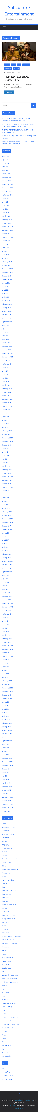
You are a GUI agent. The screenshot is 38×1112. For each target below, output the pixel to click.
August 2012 (6, 744)
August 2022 (6, 325)
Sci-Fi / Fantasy (7, 1007)
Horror (4, 926)
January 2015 (6, 642)
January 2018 (6, 515)
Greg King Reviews (8, 915)
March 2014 (6, 677)
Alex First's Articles (8, 834)
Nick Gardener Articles (10, 975)
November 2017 (7, 522)
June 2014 (5, 667)
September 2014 (7, 656)
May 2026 (5, 167)
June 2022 (5, 332)
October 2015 (6, 610)
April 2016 (5, 589)
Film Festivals (6, 894)
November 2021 (7, 357)
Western (5, 1052)
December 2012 (7, 730)
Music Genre (6, 961)
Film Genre (26, 65)
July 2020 (5, 413)
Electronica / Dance (8, 880)
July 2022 (5, 329)
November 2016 (7, 565)
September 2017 (7, 529)
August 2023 (6, 283)
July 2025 (5, 202)
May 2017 (5, 544)
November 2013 (7, 691)
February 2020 (7, 431)
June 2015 (5, 624)
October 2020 (6, 403)
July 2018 (5, 494)
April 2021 (5, 382)
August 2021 (6, 367)
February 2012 (7, 758)
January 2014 (6, 684)
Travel (4, 1038)
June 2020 (5, 417)
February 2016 (7, 596)
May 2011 (5, 776)
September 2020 (7, 406)
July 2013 (5, 705)
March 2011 (6, 783)
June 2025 (5, 205)
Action (4, 824)
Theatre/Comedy (7, 1028)
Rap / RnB (5, 993)
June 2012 (5, 748)
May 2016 (5, 586)
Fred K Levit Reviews (9, 905)
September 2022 (7, 322)
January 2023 (6, 308)
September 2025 (7, 195)
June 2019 (5, 455)
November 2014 (7, 649)
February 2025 (7, 220)
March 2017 (6, 551)
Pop (3, 989)
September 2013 (7, 698)
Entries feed (6, 1072)
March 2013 (6, 720)
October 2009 (6, 801)
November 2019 (7, 441)
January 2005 (6, 811)
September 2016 (7, 572)
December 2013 (7, 688)
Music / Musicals (8, 957)
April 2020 (5, 424)
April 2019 (5, 463)
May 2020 (5, 420)
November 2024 (7, 230)
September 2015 (7, 614)
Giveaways (5, 912)
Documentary (6, 873)
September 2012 (7, 741)
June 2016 (5, 582)
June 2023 (5, 290)
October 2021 (6, 360)
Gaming (4, 908)
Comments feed (7, 1076)
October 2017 (6, 526)
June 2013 (5, 709)
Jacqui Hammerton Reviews (11, 936)
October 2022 (6, 318)
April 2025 (5, 212)
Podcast (4, 986)
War (3, 1049)
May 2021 (5, 378)
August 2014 (6, 660)
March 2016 (6, 593)
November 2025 (7, 188)
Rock (3, 996)
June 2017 (5, 540)
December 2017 (7, 519)
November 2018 (7, 480)
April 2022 (5, 339)
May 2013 (5, 713)
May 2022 (5, 336)
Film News (5, 901)
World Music (6, 1056)
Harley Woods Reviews (10, 919)
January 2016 (6, 600)
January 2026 (6, 181)
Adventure (5, 831)
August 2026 (6, 156)
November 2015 (7, 607)
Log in (4, 1069)
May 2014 (5, 670)
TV (2, 1042)
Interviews (5, 929)
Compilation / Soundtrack (11, 859)
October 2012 (6, 737)
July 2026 (5, 160)
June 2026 (5, 163)
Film (19, 65)
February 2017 (7, 554)
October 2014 (6, 653)
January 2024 (6, 265)
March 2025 (6, 216)
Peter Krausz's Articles (9, 979)
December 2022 (7, 311)
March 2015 (6, 635)
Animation (5, 841)
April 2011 (5, 779)
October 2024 (6, 234)
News (4, 972)
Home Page (8, 68)
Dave (18, 72)
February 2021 (7, 389)
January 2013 (6, 727)
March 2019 (6, 466)
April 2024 (5, 255)
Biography (5, 845)
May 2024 (5, 251)
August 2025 (6, 198)
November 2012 (7, 734)
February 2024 (7, 262)
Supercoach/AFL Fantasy (10, 1024)
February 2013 (7, 723)
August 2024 (6, 241)
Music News (6, 964)
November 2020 (7, 399)
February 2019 (7, 470)
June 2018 (5, 498)
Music (4, 954)
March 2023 (6, 301)
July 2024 (5, 244)
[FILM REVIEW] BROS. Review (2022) (16, 78)
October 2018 (6, 484)
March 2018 (6, 508)
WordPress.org (7, 1079)
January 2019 (6, 473)
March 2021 (6, 385)
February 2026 (7, 177)
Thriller (4, 1031)
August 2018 (6, 491)
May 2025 (5, 209)
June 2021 (5, 374)
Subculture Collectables (10, 1017)
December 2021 (7, 353)
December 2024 (7, 227)
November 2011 (7, 765)
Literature (5, 947)
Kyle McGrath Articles (9, 940)
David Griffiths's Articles (10, 869)
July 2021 (5, 371)
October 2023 (6, 276)
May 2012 (5, 751)
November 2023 (7, 272)
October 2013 (6, 695)
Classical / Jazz (7, 848)
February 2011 (7, 786)
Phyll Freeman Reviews (10, 982)
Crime (4, 866)
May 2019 (5, 459)
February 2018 (7, 512)
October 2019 (6, 445)
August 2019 (6, 448)
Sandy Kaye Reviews (9, 1003)
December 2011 (7, 762)
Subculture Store (8, 1021)
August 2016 (6, 575)
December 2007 (7, 808)
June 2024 (5, 248)
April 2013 (5, 716)
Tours (4, 1035)
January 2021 (6, 392)
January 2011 (6, 790)
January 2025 (6, 223)
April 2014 (5, 674)
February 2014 (7, 681)
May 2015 (5, 628)
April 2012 (5, 755)
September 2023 (7, 279)
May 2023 (5, 293)
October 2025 (6, 191)
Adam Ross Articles (8, 827)
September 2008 (7, 804)
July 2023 (5, 286)
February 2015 (7, 639)
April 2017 (5, 547)
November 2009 (7, 797)
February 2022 (7, 346)
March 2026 (6, 174)
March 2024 (6, 258)
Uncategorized (7, 1045)
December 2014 (7, 646)
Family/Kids (6, 883)
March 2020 (6, 427)
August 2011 (6, 772)
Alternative (5, 838)
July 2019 (5, 452)
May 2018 (5, 501)
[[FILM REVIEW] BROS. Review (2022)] (19, 51)
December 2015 (7, 603)
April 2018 (5, 505)
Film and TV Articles (9, 891)
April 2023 (5, 297)
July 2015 (5, 621)
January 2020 (6, 434)
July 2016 (5, 579)
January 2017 (6, 558)
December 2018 (7, 477)
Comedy (7, 65)
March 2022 (6, 343)
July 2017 (5, 536)
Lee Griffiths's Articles (9, 943)
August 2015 (6, 617)
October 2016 (6, 568)
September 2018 (7, 487)
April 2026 (5, 170)
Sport (3, 1010)
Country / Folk (6, 862)
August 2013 (6, 702)
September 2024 (7, 237)
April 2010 (5, 794)
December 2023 (7, 269)
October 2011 (6, 769)
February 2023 (7, 304)
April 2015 (5, 632)
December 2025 (7, 184)
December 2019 (7, 438)
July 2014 (5, 663)
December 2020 (7, 396)
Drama (13, 65)
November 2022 (7, 315)
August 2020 (6, 410)
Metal (4, 950)
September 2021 (7, 364)
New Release (6, 968)
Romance (16, 68)
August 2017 (6, 533)
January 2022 (6, 350)
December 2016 (7, 561)
